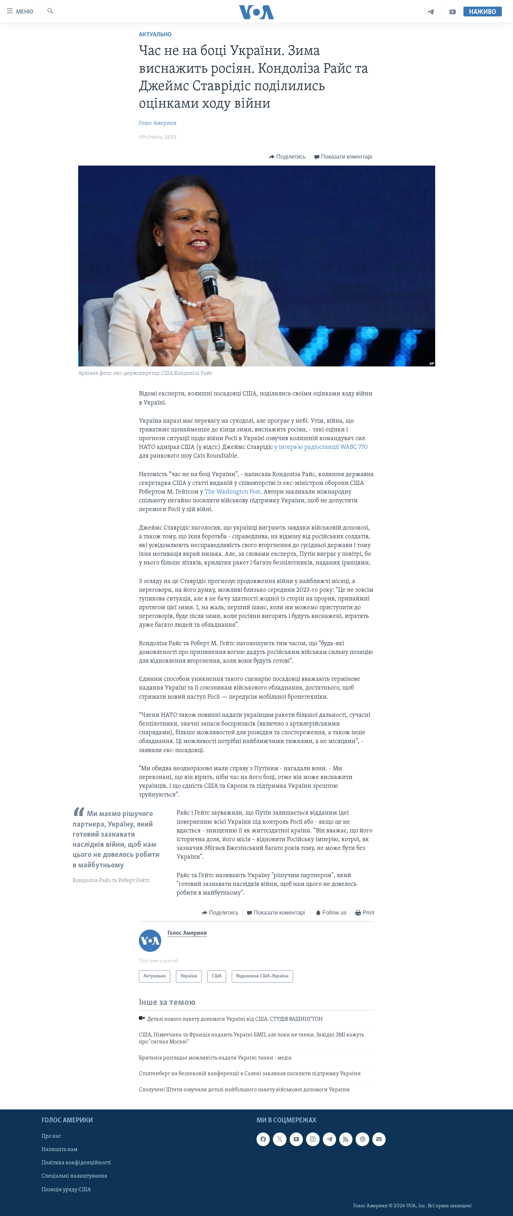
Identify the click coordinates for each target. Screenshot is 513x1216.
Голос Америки (158, 123)
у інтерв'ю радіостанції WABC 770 (321, 447)
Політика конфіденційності (76, 1163)
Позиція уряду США (66, 1189)
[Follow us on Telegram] (329, 1139)
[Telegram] (431, 12)
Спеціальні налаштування (74, 1176)
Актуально (155, 35)
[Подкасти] (362, 1139)
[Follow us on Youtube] (296, 1139)
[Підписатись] (379, 1139)
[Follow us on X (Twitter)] (279, 1139)
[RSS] (345, 1139)
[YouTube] (452, 12)
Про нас (51, 1136)
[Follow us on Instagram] (312, 1139)
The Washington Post (232, 492)
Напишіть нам (59, 1149)
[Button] (287, 156)
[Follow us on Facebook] (263, 1139)
